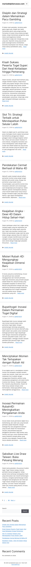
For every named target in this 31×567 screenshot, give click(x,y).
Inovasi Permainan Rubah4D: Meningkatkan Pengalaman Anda (13, 408)
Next (13, 500)
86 (9, 500)
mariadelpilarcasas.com (13, 4)
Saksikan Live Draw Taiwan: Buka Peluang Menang (14, 457)
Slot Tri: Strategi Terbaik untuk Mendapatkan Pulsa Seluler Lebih (14, 119)
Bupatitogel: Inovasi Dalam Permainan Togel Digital (14, 310)
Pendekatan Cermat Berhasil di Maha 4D (14, 166)
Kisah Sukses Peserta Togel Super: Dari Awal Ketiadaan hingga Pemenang (15, 67)
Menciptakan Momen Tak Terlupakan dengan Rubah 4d (15, 359)
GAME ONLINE (8, 53)
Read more (5, 101)
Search (4, 508)
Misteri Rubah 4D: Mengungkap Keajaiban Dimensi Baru (13, 261)
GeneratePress (16, 564)
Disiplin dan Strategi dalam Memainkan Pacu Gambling (14, 16)
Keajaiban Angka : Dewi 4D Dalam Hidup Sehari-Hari (13, 214)
